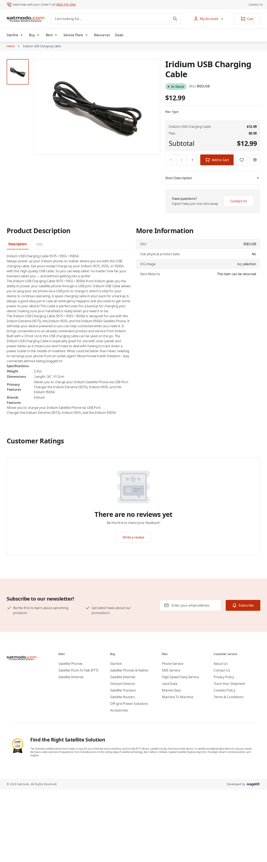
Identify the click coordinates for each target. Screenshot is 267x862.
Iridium (46, 261)
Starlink (12, 35)
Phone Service (172, 663)
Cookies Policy (224, 690)
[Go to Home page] (25, 19)
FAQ (39, 244)
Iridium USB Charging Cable (42, 46)
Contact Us (255, 4)
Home (11, 46)
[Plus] (192, 159)
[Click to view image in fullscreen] (97, 106)
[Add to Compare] (254, 159)
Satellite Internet (70, 677)
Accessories (119, 710)
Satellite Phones (70, 663)
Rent (49, 35)
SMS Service (171, 670)
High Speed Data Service (180, 677)
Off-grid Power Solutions (129, 703)
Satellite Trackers (123, 690)
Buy (32, 35)
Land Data (169, 683)
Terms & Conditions (228, 697)
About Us (221, 663)
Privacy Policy (224, 677)
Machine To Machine (177, 697)
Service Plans (73, 35)
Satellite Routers (122, 697)
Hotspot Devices (122, 683)
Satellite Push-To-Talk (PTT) (78, 670)
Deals (119, 35)
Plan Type (171, 112)
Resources (102, 35)
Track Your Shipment (229, 683)
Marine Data (171, 690)
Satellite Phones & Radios (129, 670)
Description (17, 244)
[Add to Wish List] (241, 159)
